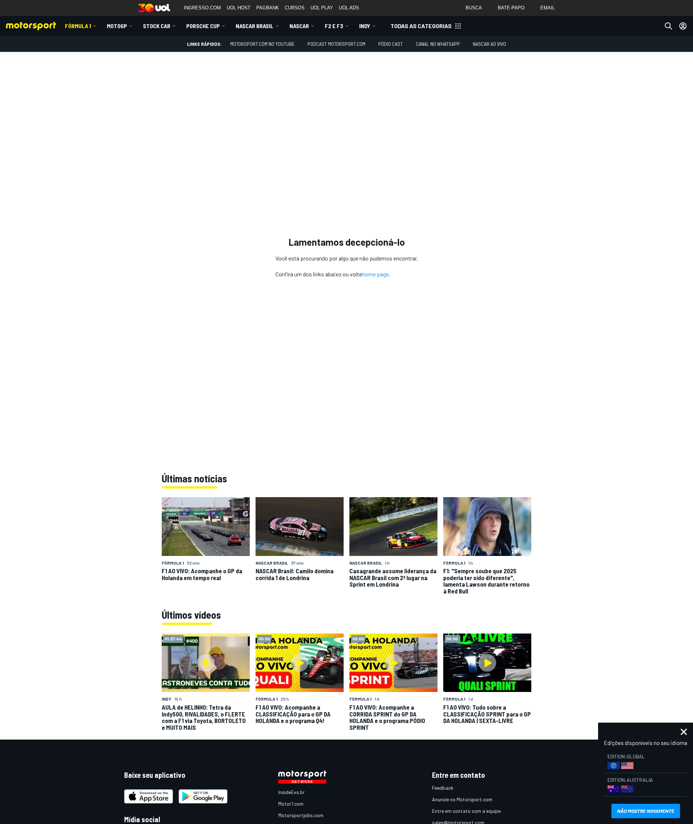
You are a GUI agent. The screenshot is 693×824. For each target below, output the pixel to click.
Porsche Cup (203, 25)
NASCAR (299, 25)
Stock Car (156, 25)
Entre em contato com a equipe (466, 811)
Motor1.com (291, 804)
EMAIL (547, 7)
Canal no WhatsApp (438, 44)
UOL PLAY (321, 7)
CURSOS (295, 7)
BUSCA (474, 7)
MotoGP (117, 25)
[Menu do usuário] (683, 26)
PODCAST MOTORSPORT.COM (336, 44)
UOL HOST (238, 7)
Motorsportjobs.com (300, 815)
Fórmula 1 (78, 25)
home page (375, 274)
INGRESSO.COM (202, 7)
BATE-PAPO (511, 7)
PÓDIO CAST (390, 44)
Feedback (442, 788)
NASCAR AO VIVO (489, 44)
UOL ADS (349, 7)
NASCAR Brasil (255, 25)
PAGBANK (267, 7)
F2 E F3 (334, 25)
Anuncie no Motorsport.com (462, 799)
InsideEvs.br (291, 792)
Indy (364, 25)
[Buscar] (668, 26)
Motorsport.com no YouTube (262, 44)
